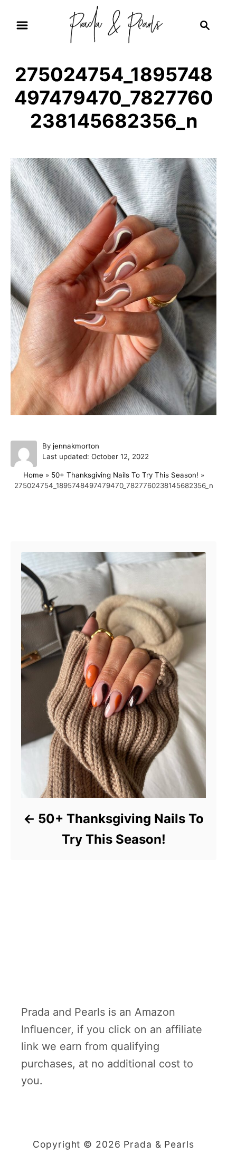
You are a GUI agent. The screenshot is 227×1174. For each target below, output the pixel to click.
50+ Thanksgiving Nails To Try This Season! (124, 475)
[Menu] (22, 25)
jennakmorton (76, 446)
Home (33, 475)
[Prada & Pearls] (113, 24)
